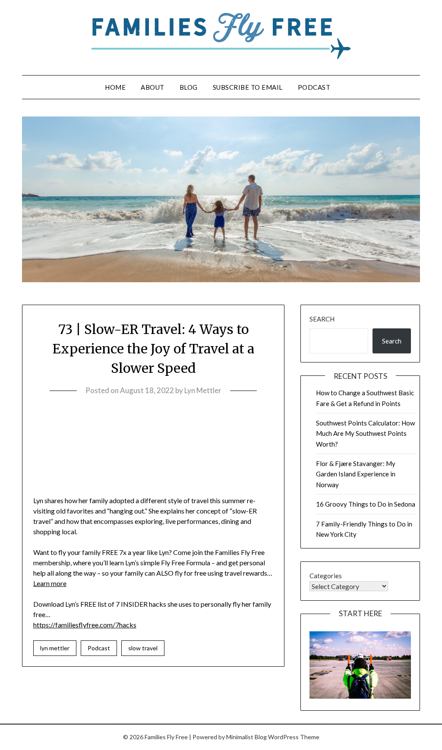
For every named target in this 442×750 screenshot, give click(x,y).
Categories (325, 576)
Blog (189, 87)
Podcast (314, 87)
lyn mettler (54, 648)
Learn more (49, 583)
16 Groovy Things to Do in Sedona (365, 504)
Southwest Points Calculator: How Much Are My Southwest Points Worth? (365, 433)
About (152, 87)
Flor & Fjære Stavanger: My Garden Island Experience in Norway (355, 474)
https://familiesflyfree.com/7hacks (84, 625)
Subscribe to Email (248, 87)
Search (322, 319)
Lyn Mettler (202, 390)
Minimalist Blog (246, 737)
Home (115, 87)
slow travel (143, 648)
